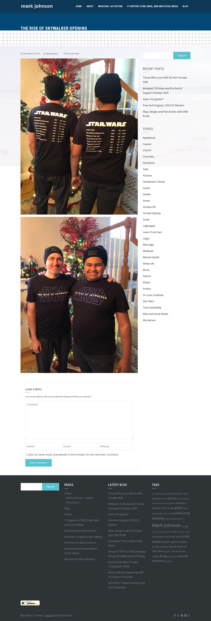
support (168, 551)
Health (147, 194)
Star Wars (148, 301)
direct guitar (169, 503)
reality (173, 531)
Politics (147, 288)
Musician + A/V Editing (110, 6)
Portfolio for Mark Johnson (80, 542)
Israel (146, 219)
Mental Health (151, 257)
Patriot (147, 276)
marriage (185, 526)
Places (146, 282)
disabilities (180, 503)
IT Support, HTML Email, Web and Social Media (152, 6)
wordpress (158, 561)
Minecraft (148, 263)
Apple (164, 499)
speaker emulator (160, 546)
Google (170, 508)
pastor (167, 531)
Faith (146, 169)
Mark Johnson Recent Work (80, 530)
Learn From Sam (152, 232)
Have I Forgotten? (153, 99)
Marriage (148, 244)
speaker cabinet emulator (174, 541)
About (90, 6)
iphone (168, 518)
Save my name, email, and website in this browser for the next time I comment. (73, 454)
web (165, 556)
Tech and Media (152, 307)
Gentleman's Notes (154, 181)
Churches (148, 156)
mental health (158, 532)
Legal (146, 238)
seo (166, 536)
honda (166, 513)
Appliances (149, 137)
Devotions (149, 163)
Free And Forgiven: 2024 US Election (163, 105)
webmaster (172, 556)
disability (156, 508)
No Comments (73, 53)
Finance (147, 175)
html (171, 513)
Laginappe (149, 226)
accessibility (156, 494)
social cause (175, 536)
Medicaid (148, 251)
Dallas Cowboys (183, 499)
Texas (174, 551)
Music (146, 270)
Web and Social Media (155, 314)
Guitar (146, 188)
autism (172, 498)
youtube (169, 561)
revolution (181, 532)
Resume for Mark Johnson (79, 559)
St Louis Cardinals (153, 295)
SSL (185, 546)
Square (49, 615)
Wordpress (149, 320)
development (157, 503)
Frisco (164, 508)
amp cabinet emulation (172, 493)
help (160, 513)
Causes (147, 144)
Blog (185, 6)
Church (147, 150)
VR (160, 556)
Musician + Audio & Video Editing (83, 536)
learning (176, 518)
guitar (179, 508)
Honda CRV (149, 207)
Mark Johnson (52, 53)
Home (79, 6)
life (182, 519)
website (183, 556)
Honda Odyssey (152, 213)
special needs (176, 546)
